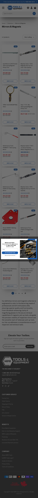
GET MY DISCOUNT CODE (10, 252)
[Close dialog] (36, 240)
